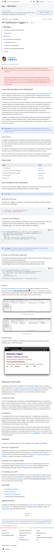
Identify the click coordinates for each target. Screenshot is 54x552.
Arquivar (21, 537)
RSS (37, 539)
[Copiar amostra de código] (51, 208)
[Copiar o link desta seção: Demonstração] (12, 338)
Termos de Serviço (6, 545)
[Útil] (49, 19)
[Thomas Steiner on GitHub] (8, 60)
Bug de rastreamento (9, 491)
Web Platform (11, 6)
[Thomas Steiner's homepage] (16, 60)
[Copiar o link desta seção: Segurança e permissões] (22, 382)
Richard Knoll (32, 505)
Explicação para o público (11, 489)
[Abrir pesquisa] (31, 2)
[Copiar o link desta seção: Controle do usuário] (16, 398)
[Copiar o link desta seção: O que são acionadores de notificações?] (34, 89)
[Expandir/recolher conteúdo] (12, 27)
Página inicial (4, 19)
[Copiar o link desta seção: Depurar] (8, 285)
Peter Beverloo (5, 507)
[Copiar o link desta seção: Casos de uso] (11, 137)
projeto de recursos (36, 68)
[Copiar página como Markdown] (32, 23)
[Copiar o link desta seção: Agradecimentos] (15, 501)
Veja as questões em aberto (8, 535)
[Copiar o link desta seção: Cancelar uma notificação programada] (28, 255)
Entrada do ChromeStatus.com (12, 494)
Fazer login (49, 1)
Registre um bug (5, 533)
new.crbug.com (24, 465)
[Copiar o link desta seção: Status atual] (12, 160)
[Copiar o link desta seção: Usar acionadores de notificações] (29, 183)
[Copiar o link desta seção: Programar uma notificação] (20, 219)
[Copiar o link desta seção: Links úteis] (11, 485)
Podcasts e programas (24, 539)
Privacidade (13, 545)
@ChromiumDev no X (41, 533)
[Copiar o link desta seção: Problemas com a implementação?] (25, 461)
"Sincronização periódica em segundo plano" (37, 80)
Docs (3, 6)
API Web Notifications (42, 93)
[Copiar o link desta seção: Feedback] (10, 439)
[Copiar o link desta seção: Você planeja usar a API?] (18, 472)
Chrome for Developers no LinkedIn (44, 537)
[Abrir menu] (2, 1)
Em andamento (41, 173)
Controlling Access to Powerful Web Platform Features (27, 388)
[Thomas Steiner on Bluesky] (14, 60)
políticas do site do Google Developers (19, 523)
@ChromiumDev (19, 479)
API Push (24, 95)
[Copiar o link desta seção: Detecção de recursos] (17, 199)
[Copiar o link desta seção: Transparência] (12, 413)
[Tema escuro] (49, 208)
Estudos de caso (22, 535)
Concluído (40, 168)
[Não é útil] (51, 19)
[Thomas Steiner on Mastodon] (12, 60)
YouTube (38, 535)
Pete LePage (9, 508)
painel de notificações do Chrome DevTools (16, 288)
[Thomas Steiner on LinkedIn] (10, 60)
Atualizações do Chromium (25, 533)
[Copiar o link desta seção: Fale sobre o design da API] (20, 447)
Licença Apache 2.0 (42, 521)
